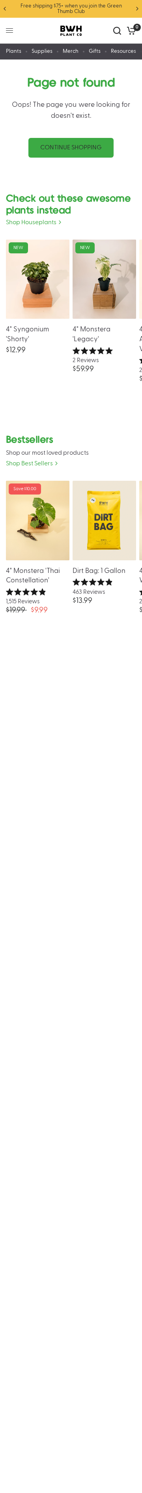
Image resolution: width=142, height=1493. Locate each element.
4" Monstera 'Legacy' (91, 334)
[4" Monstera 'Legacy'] (104, 279)
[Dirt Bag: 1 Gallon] (104, 520)
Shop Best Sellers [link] (29, 464)
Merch (70, 51)
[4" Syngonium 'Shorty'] (37, 279)
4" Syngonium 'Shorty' (27, 334)
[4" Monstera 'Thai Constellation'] (37, 520)
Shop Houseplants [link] (31, 222)
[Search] (117, 31)
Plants (13, 51)
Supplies (42, 51)
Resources (123, 51)
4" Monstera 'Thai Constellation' (33, 575)
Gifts (95, 51)
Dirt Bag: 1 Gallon (99, 570)
